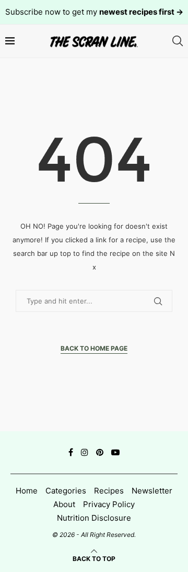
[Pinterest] (99, 452)
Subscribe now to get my (94, 12)
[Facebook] (70, 452)
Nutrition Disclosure (94, 518)
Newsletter (152, 491)
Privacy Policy (109, 504)
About (64, 504)
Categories (65, 491)
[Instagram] (84, 452)
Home (27, 491)
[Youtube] (115, 452)
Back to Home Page (94, 348)
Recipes (109, 491)
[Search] (177, 41)
